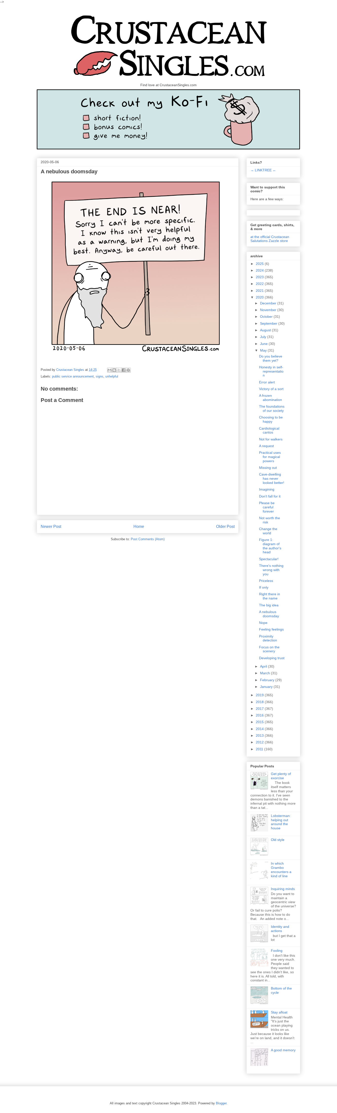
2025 (260, 264)
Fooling (276, 951)
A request (266, 446)
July (263, 337)
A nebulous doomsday (269, 614)
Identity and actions (280, 929)
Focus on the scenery (269, 649)
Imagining (266, 489)
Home (138, 526)
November (268, 310)
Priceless (266, 581)
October (267, 316)
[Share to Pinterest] (128, 370)
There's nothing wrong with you (271, 570)
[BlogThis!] (114, 370)
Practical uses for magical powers (270, 457)
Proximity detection (268, 638)
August (266, 330)
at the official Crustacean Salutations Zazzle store (269, 239)
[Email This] (109, 370)
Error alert (267, 382)
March (265, 673)
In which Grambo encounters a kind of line (281, 869)
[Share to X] (118, 370)
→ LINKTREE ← (263, 170)
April (264, 666)
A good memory (283, 1050)
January (267, 687)
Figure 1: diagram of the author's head (270, 546)
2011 (260, 749)
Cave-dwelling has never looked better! (271, 478)
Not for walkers (270, 439)
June (264, 344)
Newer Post (51, 526)
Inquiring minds (283, 889)
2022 (260, 284)
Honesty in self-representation (271, 371)
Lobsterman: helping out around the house (281, 822)
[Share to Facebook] (123, 370)
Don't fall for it (270, 496)
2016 (260, 715)
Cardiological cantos (269, 430)
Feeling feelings (271, 629)
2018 (260, 702)
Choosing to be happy (271, 419)
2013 (260, 735)
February (267, 680)
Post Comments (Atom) (148, 539)
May (264, 350)
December (268, 303)
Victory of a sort (271, 389)
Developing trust (271, 658)
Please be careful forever (267, 507)
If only (263, 587)
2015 (260, 722)
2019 (260, 695)
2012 (260, 742)
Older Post (225, 526)
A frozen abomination (270, 398)
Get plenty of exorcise (281, 776)
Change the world (268, 531)
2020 (260, 297)
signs (99, 376)
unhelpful (111, 376)
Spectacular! (269, 559)
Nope (263, 623)
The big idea (269, 605)
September (269, 323)
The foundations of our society (271, 408)
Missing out (268, 468)
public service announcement (73, 376)
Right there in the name (269, 596)
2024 (260, 270)
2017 (260, 709)
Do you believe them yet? (270, 358)
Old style (277, 840)
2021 (260, 291)
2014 (260, 729)
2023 (260, 277)
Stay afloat (279, 1012)
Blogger (221, 1103)
